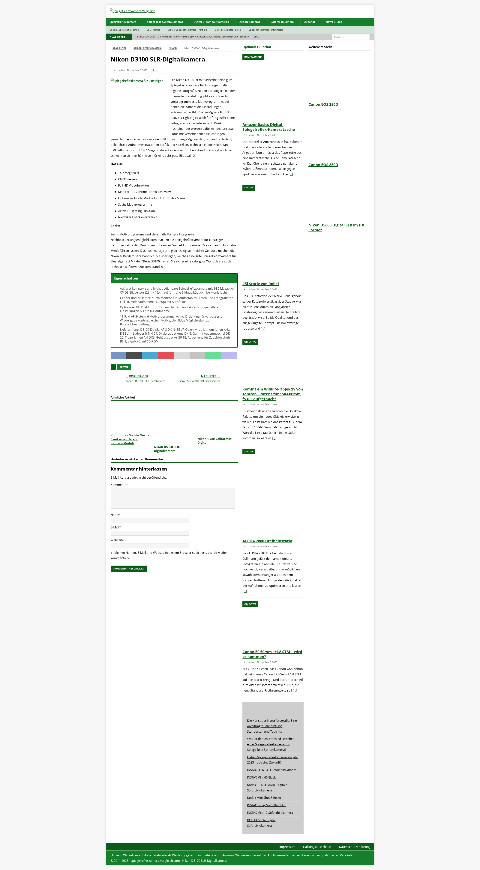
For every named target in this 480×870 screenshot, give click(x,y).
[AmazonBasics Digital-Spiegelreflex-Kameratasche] (273, 87)
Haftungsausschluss (317, 847)
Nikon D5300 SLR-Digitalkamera (167, 449)
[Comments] (293, 707)
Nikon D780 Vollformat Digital (214, 441)
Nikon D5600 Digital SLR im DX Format (336, 227)
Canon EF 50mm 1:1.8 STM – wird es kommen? (272, 654)
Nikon (154, 70)
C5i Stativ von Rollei (260, 283)
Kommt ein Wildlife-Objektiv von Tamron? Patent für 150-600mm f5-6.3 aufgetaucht (272, 394)
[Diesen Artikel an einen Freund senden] (182, 355)
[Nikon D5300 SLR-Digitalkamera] (174, 424)
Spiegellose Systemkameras (165, 22)
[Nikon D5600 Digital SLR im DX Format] (339, 198)
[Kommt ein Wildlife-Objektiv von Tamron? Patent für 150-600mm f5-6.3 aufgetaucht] (273, 362)
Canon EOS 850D (323, 164)
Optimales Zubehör (256, 47)
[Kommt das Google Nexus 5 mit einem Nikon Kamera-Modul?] (131, 418)
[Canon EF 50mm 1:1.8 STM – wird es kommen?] (273, 624)
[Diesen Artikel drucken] (197, 355)
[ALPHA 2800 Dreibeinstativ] (273, 493)
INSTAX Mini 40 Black (261, 777)
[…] (291, 174)
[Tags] (273, 707)
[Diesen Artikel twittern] (134, 355)
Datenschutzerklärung (354, 847)
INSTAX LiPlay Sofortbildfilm (266, 805)
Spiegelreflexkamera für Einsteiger (266, 29)
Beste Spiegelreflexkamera (228, 29)
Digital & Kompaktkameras (211, 22)
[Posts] (252, 707)
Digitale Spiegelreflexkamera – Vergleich (188, 29)
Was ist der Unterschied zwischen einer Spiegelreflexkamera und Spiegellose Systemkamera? (271, 744)
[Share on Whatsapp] (213, 355)
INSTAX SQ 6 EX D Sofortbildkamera (271, 770)
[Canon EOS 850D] (339, 137)
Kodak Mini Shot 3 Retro (264, 798)
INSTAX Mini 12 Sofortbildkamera (270, 813)
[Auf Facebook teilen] (118, 355)
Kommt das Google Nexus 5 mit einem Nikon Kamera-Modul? (130, 439)
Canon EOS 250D (323, 104)
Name (115, 515)
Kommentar (119, 485)
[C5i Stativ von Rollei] (273, 232)
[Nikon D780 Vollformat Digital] (217, 420)
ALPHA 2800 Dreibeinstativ (267, 540)
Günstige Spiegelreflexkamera (125, 29)
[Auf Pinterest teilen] (166, 355)
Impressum (287, 847)
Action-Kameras (249, 22)
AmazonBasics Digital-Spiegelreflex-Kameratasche (268, 127)
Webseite (117, 540)
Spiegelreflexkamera (123, 22)
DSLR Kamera (153, 29)
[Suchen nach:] (351, 37)
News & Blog (334, 22)
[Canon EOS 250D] (339, 77)
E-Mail (115, 527)
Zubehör (309, 22)
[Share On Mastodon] (229, 355)
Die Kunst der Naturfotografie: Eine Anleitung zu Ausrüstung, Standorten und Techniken (272, 726)
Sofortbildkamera (282, 22)
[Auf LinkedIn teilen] (150, 355)
